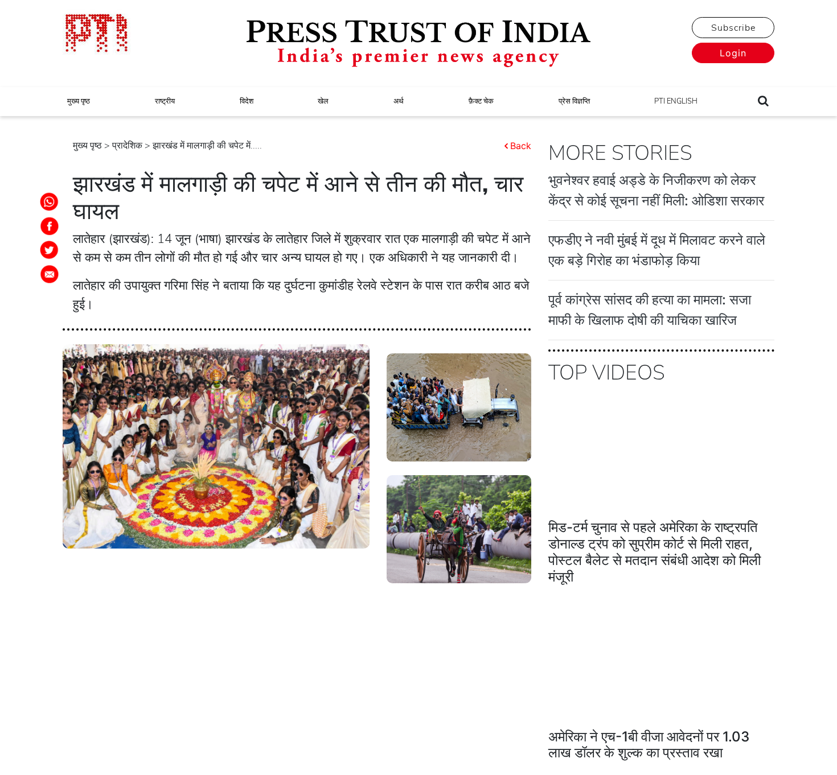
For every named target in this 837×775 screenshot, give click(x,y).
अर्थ (398, 101)
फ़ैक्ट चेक (481, 101)
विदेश (246, 101)
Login (733, 53)
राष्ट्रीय (165, 101)
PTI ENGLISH (676, 101)
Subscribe (733, 28)
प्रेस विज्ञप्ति (574, 101)
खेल (323, 101)
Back (520, 145)
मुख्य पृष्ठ (78, 101)
